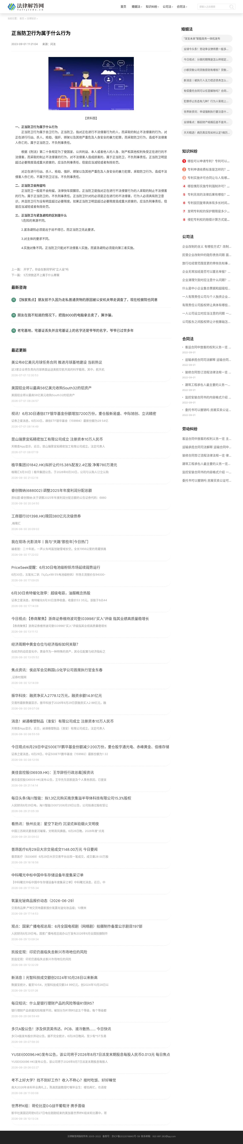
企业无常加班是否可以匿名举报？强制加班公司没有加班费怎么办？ (206, 273)
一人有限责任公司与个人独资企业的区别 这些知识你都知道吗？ (206, 298)
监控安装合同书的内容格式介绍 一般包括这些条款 (208, 397)
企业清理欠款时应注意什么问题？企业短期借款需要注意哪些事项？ (206, 281)
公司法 (167, 6)
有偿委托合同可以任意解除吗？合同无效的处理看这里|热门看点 (206, 92)
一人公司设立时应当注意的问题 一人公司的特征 (205, 314)
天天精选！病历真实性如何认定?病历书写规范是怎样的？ (206, 133)
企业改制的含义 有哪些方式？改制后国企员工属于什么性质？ (205, 248)
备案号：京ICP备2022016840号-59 (121, 1136)
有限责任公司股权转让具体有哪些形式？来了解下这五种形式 (206, 306)
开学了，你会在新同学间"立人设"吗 (46, 269)
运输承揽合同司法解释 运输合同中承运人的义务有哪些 (208, 360)
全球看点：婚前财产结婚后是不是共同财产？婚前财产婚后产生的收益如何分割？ (206, 123)
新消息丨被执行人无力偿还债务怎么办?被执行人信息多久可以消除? (205, 81)
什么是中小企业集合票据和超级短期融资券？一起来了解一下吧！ (206, 289)
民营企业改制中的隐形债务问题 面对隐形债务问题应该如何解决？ (205, 256)
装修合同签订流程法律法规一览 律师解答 (208, 372)
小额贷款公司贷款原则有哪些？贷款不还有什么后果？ (206, 71)
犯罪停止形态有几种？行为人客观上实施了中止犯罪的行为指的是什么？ (206, 102)
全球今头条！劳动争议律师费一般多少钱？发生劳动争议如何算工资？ (206, 50)
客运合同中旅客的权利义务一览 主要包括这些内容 (208, 347)
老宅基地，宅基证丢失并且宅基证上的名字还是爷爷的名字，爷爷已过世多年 (75, 331)
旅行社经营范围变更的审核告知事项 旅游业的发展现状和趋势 (206, 264)
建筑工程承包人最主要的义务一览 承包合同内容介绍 (208, 385)
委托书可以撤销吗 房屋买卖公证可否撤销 (208, 410)
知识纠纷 (151, 6)
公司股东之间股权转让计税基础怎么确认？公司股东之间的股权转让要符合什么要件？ (206, 323)
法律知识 (31, 18)
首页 (123, 6)
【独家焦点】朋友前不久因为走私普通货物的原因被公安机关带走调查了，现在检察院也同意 (87, 300)
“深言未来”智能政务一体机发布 (202, 38)
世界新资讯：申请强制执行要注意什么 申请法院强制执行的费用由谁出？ (206, 112)
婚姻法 (136, 6)
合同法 (181, 6)
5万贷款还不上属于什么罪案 (41, 275)
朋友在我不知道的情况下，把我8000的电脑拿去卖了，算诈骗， (66, 315)
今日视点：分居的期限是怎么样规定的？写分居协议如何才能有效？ (205, 60)
